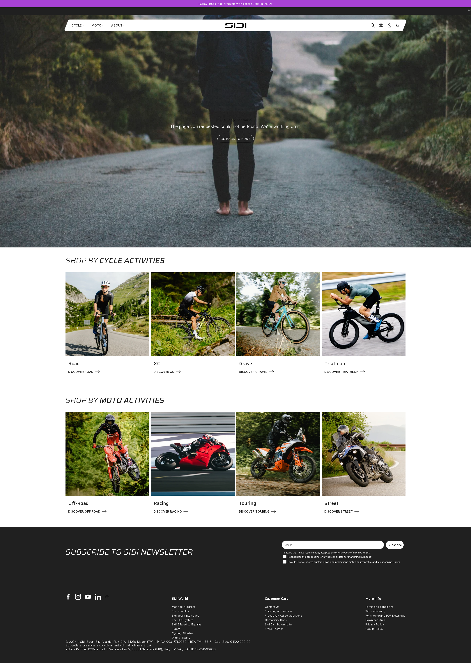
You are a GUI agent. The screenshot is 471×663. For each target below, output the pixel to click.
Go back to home (236, 138)
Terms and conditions (379, 606)
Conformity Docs (276, 620)
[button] (78, 25)
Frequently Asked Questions (283, 615)
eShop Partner (75, 649)
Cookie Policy (374, 628)
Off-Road (78, 503)
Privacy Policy (374, 624)
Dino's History (181, 637)
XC (157, 363)
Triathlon (335, 363)
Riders (176, 628)
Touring (247, 503)
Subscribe (395, 545)
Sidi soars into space (185, 615)
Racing (161, 503)
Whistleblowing (375, 611)
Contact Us (272, 606)
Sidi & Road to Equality (187, 624)
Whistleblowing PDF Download (385, 615)
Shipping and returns (278, 611)
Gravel (246, 363)
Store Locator (274, 628)
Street (332, 503)
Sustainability (180, 611)
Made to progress (184, 606)
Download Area (375, 620)
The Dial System (182, 620)
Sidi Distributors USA (278, 624)
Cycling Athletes (182, 633)
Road (74, 363)
